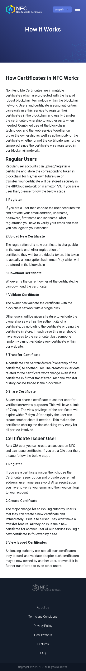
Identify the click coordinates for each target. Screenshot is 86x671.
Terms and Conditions (43, 616)
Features (43, 644)
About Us (43, 607)
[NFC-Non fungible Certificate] (24, 9)
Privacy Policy (43, 625)
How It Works (43, 635)
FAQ (43, 653)
